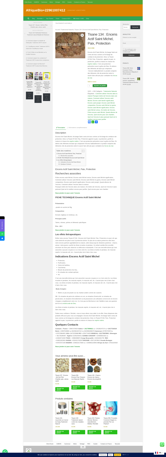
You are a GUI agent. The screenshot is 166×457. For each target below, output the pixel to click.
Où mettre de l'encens (108, 110)
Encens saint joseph (94, 103)
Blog (33, 18)
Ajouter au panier (100, 85)
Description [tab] (61, 127)
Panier (57, 18)
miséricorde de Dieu (69, 303)
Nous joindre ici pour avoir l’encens (67, 193)
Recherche (126, 24)
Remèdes (40, 18)
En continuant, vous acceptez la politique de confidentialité (129, 51)
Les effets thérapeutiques (65, 160)
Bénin (51, 2)
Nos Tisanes (49, 18)
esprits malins (92, 64)
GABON (36, 2)
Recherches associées (67, 155)
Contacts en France (79, 2)
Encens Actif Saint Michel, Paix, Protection (70, 153)
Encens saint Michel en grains (106, 105)
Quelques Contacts (66, 164)
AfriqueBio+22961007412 (45, 10)
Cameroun (44, 2)
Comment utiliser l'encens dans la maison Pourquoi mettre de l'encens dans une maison (102, 96)
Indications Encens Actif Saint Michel (71, 162)
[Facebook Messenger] (2, 238)
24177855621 (88, 328)
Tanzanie (90, 2)
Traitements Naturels (63, 23)
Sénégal (57, 2)
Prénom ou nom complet (129, 37)
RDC (63, 2)
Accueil (57, 29)
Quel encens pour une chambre (104, 115)
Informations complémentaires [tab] (78, 127)
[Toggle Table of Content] (82, 151)
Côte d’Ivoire (28, 2)
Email (124, 43)
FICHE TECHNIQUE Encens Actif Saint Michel (71, 157)
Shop (87, 18)
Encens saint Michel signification (98, 107)
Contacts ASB (66, 18)
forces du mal (108, 146)
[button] (82, 35)
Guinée (70, 2)
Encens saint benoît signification (103, 100)
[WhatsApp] (2, 234)
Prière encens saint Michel (96, 112)
